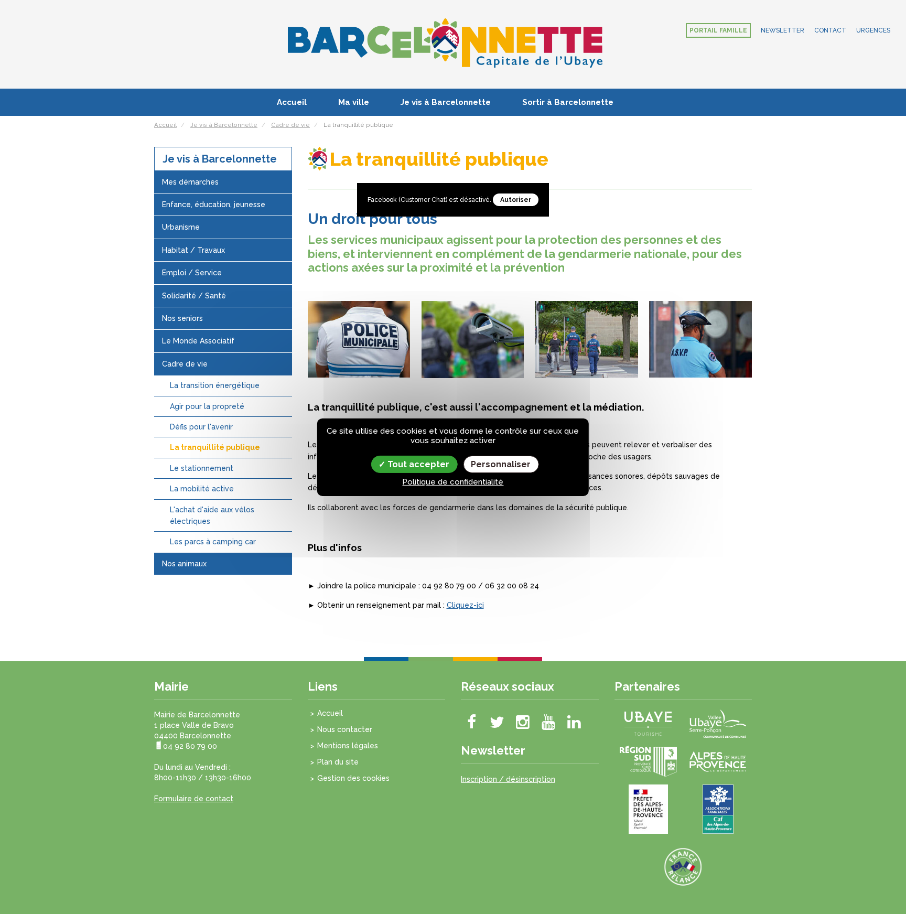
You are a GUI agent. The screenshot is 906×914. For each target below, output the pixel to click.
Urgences (873, 30)
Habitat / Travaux (193, 250)
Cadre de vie (185, 364)
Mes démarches (190, 182)
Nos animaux (184, 564)
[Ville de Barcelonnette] (445, 42)
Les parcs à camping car (213, 541)
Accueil (292, 102)
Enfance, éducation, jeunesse (213, 204)
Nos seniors (182, 318)
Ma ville (353, 102)
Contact (830, 30)
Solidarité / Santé (194, 296)
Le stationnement (201, 468)
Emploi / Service (192, 272)
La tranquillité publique (215, 447)
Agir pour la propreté (207, 406)
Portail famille (718, 30)
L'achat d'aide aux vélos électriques (212, 515)
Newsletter (782, 30)
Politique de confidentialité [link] (452, 482)
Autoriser (515, 199)
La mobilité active (202, 489)
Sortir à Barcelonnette (567, 102)
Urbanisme (181, 227)
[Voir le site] (648, 723)
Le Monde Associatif (198, 341)
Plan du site (338, 762)
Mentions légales (347, 745)
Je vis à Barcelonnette (446, 102)
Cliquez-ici (465, 605)
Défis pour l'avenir (201, 427)
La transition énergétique (215, 385)
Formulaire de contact (193, 798)
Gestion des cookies (353, 778)
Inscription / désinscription (508, 779)
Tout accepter (417, 464)
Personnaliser (501, 464)
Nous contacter (344, 729)
